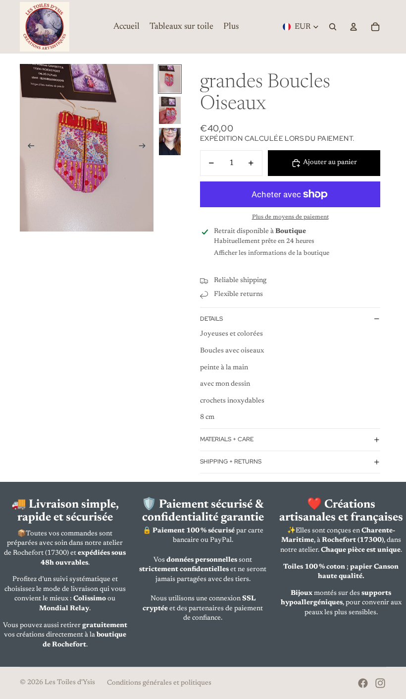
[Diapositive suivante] (145, 148)
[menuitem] (231, 26)
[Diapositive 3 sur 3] (170, 141)
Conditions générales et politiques (159, 683)
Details (211, 319)
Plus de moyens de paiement (290, 217)
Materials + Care (227, 439)
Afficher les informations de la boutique (271, 253)
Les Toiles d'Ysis (70, 682)
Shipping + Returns (230, 462)
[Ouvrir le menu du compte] (353, 27)
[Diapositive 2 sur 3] (170, 110)
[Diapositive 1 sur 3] (170, 79)
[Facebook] (363, 683)
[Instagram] (380, 683)
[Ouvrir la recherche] (333, 27)
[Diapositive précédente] (28, 148)
